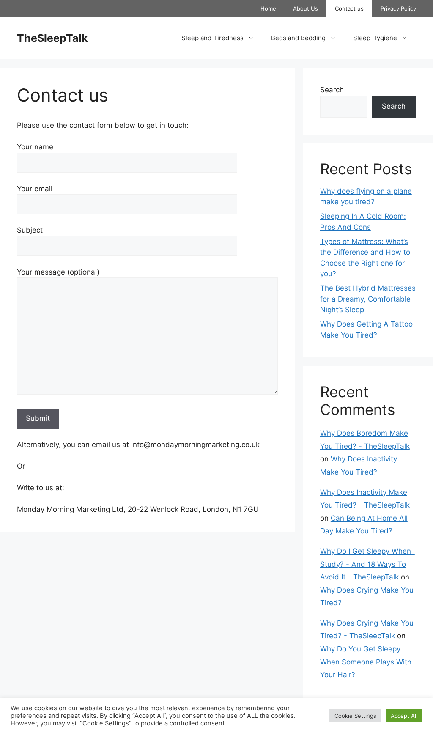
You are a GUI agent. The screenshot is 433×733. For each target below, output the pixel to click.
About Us (305, 8)
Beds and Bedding (298, 38)
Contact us (349, 8)
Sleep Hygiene (375, 38)
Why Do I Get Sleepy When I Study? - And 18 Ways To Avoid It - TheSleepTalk (367, 564)
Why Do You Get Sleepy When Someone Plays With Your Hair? (365, 662)
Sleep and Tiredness (212, 38)
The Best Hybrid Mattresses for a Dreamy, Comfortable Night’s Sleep (368, 299)
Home (268, 8)
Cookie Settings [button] (355, 715)
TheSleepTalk (52, 38)
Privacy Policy (398, 8)
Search (332, 89)
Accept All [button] (404, 715)
